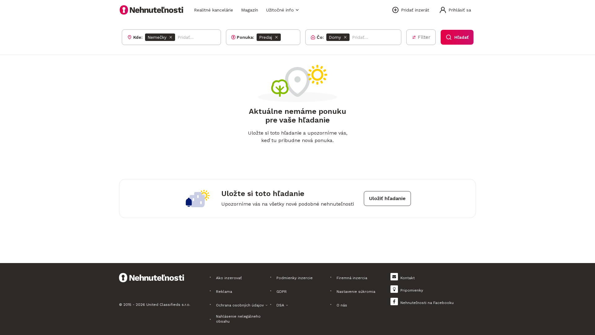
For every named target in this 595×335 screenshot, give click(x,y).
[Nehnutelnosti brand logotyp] (151, 10)
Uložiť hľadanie (387, 198)
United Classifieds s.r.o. (168, 304)
